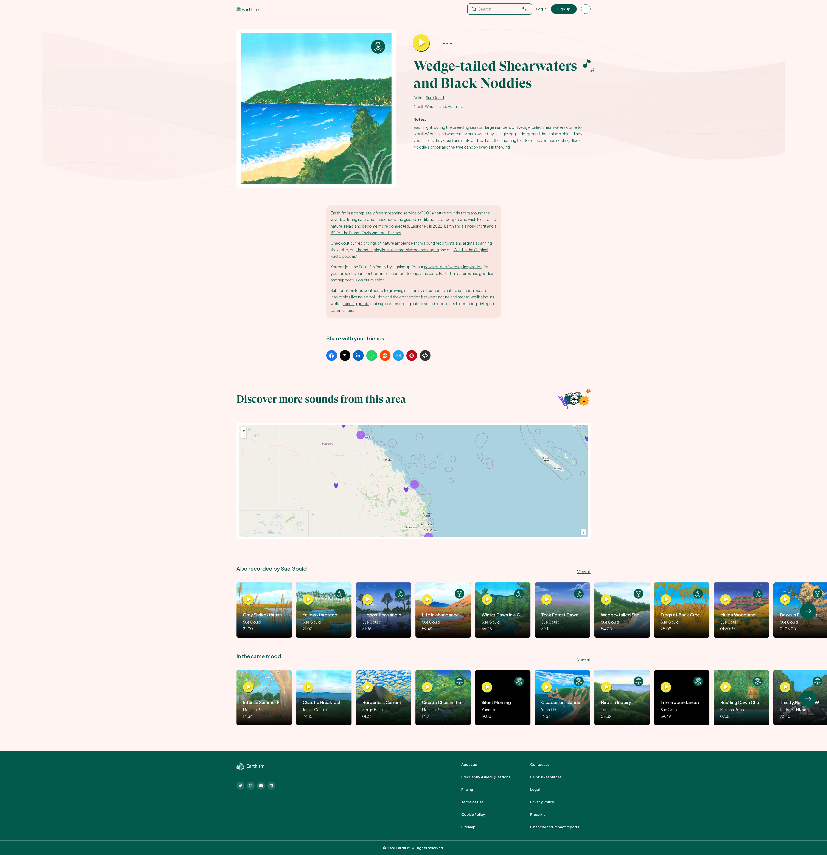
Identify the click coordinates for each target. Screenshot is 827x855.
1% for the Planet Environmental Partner (366, 232)
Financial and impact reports (559, 827)
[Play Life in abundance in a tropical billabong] (427, 599)
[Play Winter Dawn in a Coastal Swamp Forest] (487, 599)
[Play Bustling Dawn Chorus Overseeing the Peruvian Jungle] (725, 687)
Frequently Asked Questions (490, 777)
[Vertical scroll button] (808, 611)
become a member (388, 273)
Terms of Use (477, 802)
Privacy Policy (547, 802)
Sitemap (473, 827)
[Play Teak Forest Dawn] (546, 599)
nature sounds (447, 212)
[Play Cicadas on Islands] (546, 687)
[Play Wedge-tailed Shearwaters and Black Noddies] (421, 43)
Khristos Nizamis (795, 709)
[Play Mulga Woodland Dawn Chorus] (725, 599)
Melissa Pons (255, 709)
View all (584, 571)
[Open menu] (586, 9)
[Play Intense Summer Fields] (248, 687)
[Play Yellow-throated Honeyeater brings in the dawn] (308, 599)
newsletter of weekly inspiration (453, 266)
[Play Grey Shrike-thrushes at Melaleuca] (248, 599)
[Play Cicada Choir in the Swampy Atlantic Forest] (427, 687)
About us (473, 764)
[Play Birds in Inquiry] (606, 687)
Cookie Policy (477, 814)
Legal (539, 789)
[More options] (447, 43)
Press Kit (542, 814)
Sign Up (563, 9)
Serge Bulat (372, 709)
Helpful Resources (550, 777)
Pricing (472, 789)
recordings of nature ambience (385, 243)
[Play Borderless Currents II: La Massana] (367, 687)
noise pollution (371, 296)
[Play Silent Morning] (487, 687)
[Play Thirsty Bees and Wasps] (785, 687)
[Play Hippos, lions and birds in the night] (367, 599)
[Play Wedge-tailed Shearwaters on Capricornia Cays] (606, 599)
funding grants (356, 303)
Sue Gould (435, 97)
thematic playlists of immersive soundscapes (397, 249)
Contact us (544, 764)
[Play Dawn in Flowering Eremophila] (785, 599)
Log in (541, 9)
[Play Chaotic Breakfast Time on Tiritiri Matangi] (308, 687)
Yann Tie (489, 709)
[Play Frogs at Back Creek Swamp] (666, 599)
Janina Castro (315, 709)
